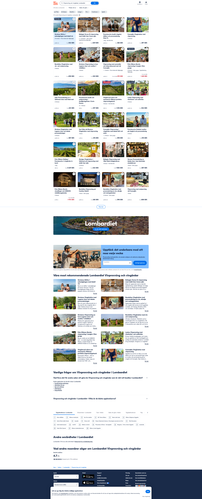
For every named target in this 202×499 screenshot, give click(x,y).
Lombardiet (66, 467)
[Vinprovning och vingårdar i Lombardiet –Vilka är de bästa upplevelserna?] (147, 398)
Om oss (127, 475)
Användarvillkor (101, 485)
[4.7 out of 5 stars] (58, 459)
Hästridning (58, 388)
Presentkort (128, 485)
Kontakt (99, 475)
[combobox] (75, 3)
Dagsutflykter (58, 390)
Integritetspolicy (138, 269)
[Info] (79, 15)
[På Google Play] (88, 476)
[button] (64, 31)
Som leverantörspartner (141, 475)
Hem (54, 467)
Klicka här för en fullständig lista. (84, 441)
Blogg (127, 480)
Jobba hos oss (129, 478)
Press (127, 483)
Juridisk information (102, 478)
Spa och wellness (59, 387)
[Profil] (146, 2)
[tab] (64, 412)
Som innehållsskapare (140, 478)
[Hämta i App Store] (88, 483)
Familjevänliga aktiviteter (61, 383)
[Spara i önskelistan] (74, 19)
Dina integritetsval (101, 483)
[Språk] (140, 2)
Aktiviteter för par (59, 385)
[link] (64, 31)
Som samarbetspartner (140, 480)
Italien (59, 467)
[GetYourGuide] (55, 3)
